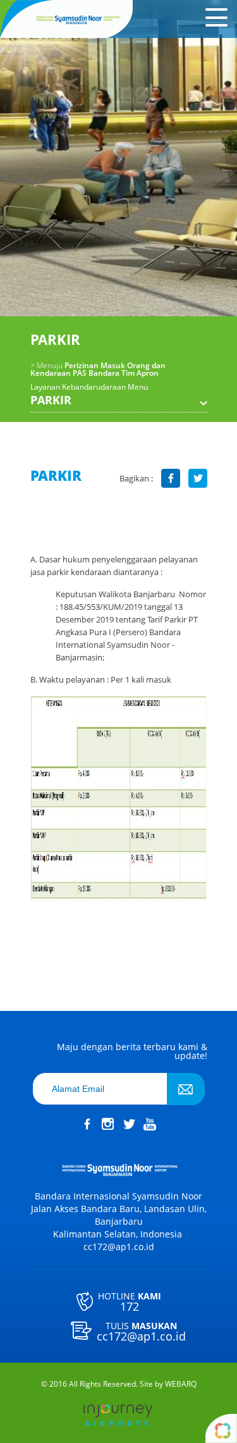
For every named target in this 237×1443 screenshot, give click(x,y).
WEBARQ (181, 1384)
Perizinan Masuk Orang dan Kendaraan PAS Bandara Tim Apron (98, 369)
